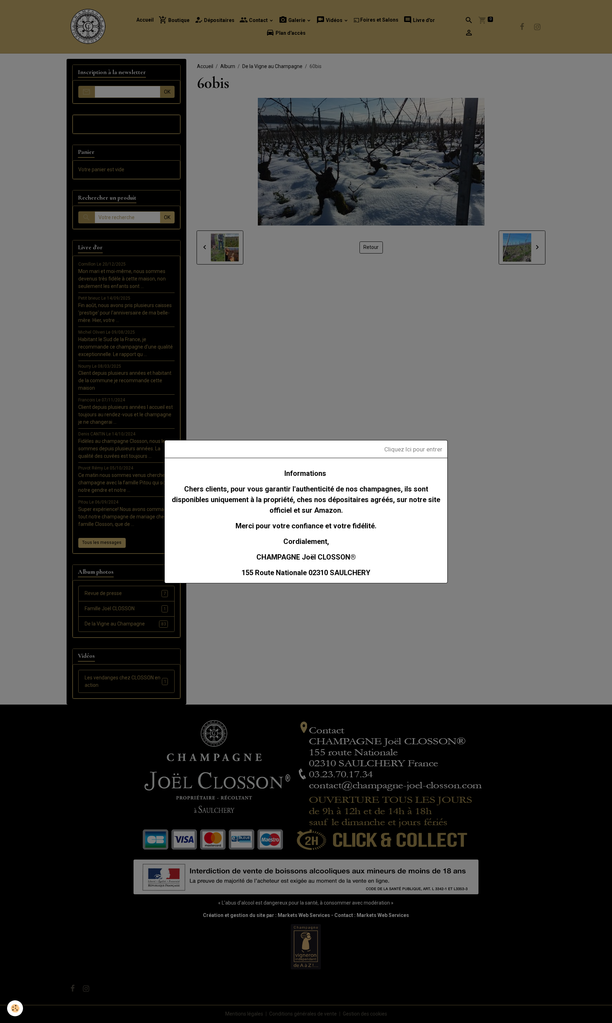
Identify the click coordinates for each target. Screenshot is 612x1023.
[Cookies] (15, 1008)
